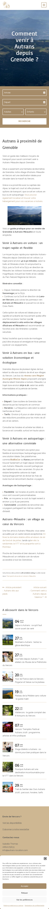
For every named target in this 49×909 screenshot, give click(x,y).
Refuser (24, 893)
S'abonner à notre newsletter (16, 829)
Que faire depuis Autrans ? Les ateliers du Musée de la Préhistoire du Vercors (24, 660)
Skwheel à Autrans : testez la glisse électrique (28, 641)
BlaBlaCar (15, 459)
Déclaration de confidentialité (34, 905)
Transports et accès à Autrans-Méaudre (21, 576)
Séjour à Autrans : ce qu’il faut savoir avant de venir (28, 625)
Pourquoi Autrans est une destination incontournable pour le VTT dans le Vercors (23, 770)
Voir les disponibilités (12, 823)
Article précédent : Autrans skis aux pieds (12, 590)
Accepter (24, 886)
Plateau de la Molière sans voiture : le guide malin (30, 695)
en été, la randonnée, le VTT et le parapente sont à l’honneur (21, 543)
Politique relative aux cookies (13, 905)
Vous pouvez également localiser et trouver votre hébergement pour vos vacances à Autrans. (23, 198)
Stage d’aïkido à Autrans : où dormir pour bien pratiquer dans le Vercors (24, 750)
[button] (45, 858)
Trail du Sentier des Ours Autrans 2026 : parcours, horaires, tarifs (30, 789)
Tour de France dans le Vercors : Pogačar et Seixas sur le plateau (29, 678)
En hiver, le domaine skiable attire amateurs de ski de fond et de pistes (24, 537)
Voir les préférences (24, 900)
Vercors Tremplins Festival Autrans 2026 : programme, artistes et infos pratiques (21, 730)
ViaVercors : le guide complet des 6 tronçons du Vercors (30, 712)
